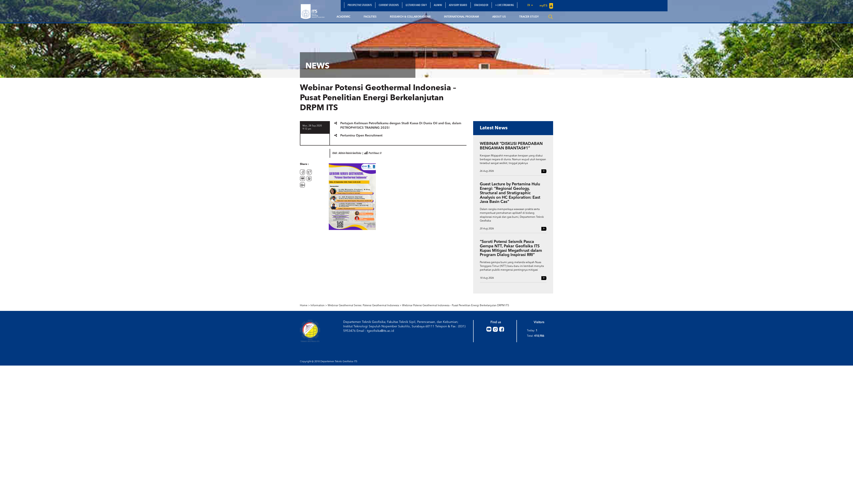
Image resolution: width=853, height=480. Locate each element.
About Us (499, 17)
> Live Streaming (504, 5)
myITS (544, 5)
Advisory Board (458, 5)
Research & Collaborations (410, 17)
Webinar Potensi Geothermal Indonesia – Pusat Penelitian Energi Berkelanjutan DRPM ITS (455, 305)
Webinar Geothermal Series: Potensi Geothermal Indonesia (363, 305)
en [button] (529, 5)
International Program (461, 17)
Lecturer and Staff (416, 5)
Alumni (438, 5)
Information (318, 305)
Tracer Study (529, 17)
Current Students (389, 5)
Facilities (370, 17)
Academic (343, 17)
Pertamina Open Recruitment (361, 135)
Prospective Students (360, 5)
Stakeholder (481, 5)
